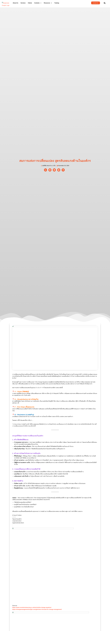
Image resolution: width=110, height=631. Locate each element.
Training (56, 3)
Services (23, 3)
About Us (15, 3)
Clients (30, 3)
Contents (37, 3)
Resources (47, 3)
